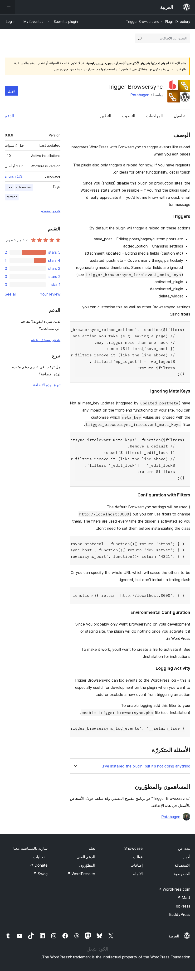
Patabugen (139, 94)
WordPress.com (174, 889)
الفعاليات (40, 856)
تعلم (91, 848)
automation (24, 187)
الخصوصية (182, 873)
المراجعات (154, 115)
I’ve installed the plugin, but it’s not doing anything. (146, 766)
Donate (39, 865)
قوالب (138, 856)
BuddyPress (179, 914)
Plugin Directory (177, 21)
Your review (50, 294)
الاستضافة (182, 865)
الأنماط (137, 873)
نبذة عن (184, 848)
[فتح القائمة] (7, 7)
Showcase (133, 848)
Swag (40, 873)
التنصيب (128, 115)
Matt (183, 897)
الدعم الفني (86, 856)
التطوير (105, 115)
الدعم (9, 115)
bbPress (183, 906)
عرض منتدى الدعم (45, 339)
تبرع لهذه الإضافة (46, 385)
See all (10, 294)
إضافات (137, 865)
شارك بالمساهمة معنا (30, 848)
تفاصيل (179, 115)
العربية (174, 936)
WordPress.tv (81, 873)
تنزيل (11, 91)
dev (9, 187)
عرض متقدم (50, 210)
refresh (12, 197)
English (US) (14, 176)
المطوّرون (87, 865)
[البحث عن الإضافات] (140, 38)
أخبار (186, 856)
